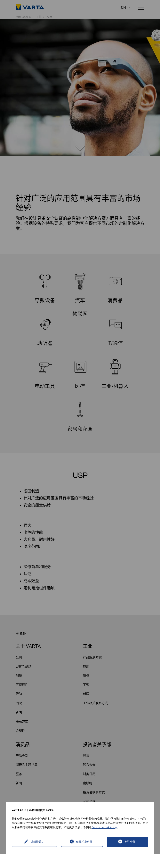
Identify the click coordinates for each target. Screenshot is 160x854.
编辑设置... (37, 841)
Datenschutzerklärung (104, 827)
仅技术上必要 (84, 841)
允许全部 (129, 841)
